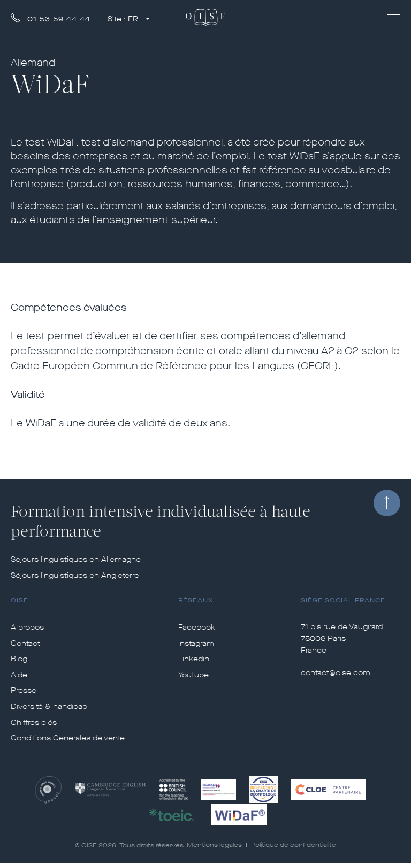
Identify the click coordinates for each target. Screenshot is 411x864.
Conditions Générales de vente (68, 738)
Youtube (193, 675)
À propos (27, 627)
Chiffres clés (34, 723)
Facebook (196, 627)
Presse (23, 690)
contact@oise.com (335, 673)
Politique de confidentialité (293, 844)
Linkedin (193, 659)
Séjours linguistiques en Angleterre (75, 575)
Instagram (196, 643)
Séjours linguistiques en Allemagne (76, 559)
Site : (123, 19)
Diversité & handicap (49, 707)
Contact (25, 643)
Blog (19, 659)
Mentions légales (214, 844)
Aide (19, 675)
